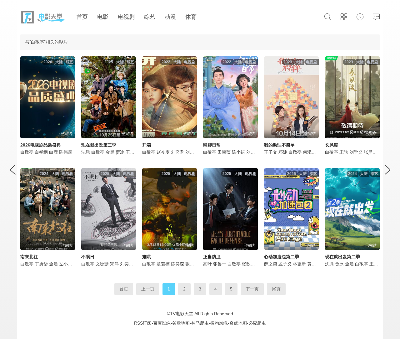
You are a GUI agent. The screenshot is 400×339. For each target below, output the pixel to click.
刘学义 (355, 152)
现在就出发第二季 (342, 256)
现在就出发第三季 (98, 144)
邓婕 (282, 152)
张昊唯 (370, 152)
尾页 (276, 288)
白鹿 (53, 152)
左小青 (65, 263)
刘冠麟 (252, 152)
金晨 (110, 152)
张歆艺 (248, 263)
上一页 (147, 288)
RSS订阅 (143, 323)
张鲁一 (219, 263)
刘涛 (189, 152)
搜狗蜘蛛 (219, 323)
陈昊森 (177, 263)
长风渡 (331, 144)
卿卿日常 (212, 144)
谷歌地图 (181, 323)
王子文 (270, 152)
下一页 (252, 288)
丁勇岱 (41, 263)
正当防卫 (212, 256)
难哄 (146, 256)
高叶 (207, 263)
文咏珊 (102, 263)
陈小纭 (238, 152)
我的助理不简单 (279, 144)
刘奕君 (177, 152)
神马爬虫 (200, 323)
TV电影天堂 (181, 313)
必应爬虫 (257, 323)
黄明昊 (313, 263)
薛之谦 (270, 263)
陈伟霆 (65, 152)
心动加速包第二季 (281, 256)
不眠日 (87, 256)
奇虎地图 (238, 323)
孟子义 (285, 263)
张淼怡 (191, 263)
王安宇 (132, 152)
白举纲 (41, 152)
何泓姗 (309, 152)
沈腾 (85, 152)
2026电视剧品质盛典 (40, 144)
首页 (123, 288)
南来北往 (29, 256)
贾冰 (120, 152)
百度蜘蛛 (162, 323)
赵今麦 (163, 152)
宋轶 (343, 152)
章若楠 (163, 263)
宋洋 (114, 263)
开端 (146, 144)
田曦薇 (224, 152)
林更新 (299, 263)
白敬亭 (26, 152)
